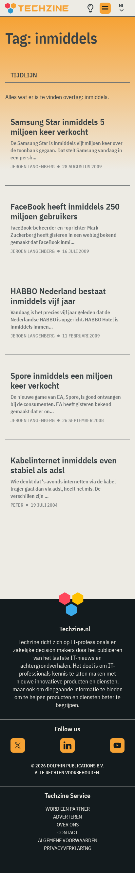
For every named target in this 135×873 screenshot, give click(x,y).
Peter (16, 505)
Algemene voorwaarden (67, 840)
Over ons (68, 824)
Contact (67, 832)
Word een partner (68, 808)
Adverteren (67, 816)
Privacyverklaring (67, 848)
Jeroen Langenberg (32, 167)
